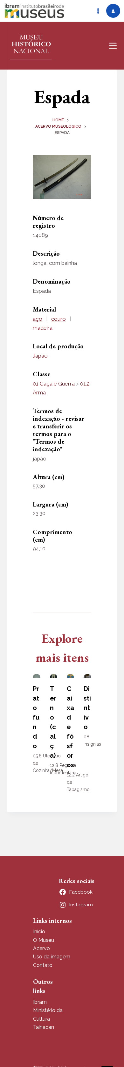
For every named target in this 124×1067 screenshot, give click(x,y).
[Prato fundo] (36, 676)
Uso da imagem (51, 957)
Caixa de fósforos (70, 727)
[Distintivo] (87, 676)
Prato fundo (36, 717)
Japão (40, 355)
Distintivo (87, 708)
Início (39, 932)
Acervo (41, 948)
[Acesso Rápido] (98, 10)
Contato (42, 965)
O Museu (43, 940)
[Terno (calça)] (53, 676)
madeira (42, 328)
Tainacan (43, 1027)
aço (37, 319)
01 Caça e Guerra (54, 383)
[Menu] (113, 46)
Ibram (40, 1002)
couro (58, 319)
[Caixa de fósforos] (70, 676)
